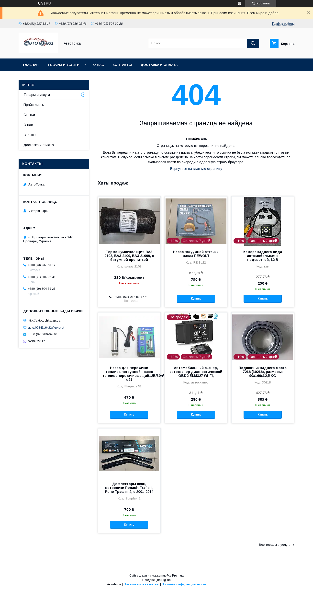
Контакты (122, 65)
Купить (196, 298)
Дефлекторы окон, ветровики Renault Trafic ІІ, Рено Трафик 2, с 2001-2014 (129, 488)
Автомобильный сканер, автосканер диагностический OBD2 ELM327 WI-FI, (195, 372)
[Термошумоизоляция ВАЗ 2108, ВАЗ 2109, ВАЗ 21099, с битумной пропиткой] (129, 221)
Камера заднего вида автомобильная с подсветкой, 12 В (262, 256)
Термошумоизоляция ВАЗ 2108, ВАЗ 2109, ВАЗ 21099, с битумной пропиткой (129, 256)
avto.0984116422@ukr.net (46, 327)
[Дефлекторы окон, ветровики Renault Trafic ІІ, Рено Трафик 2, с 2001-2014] (129, 453)
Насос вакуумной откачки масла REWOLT (196, 254)
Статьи (29, 115)
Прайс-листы (34, 105)
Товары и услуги (63, 65)
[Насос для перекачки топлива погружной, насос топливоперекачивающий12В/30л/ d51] (129, 337)
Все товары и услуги (275, 544)
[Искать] (253, 43)
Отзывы (29, 135)
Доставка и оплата (159, 65)
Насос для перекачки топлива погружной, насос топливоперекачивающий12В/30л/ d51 (129, 374)
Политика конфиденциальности (184, 584)
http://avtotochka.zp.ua (44, 320)
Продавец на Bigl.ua (156, 580)
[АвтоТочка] (38, 52)
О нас (98, 65)
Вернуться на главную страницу (196, 169)
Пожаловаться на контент (141, 584)
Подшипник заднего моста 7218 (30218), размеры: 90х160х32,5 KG (263, 372)
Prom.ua (178, 575)
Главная (31, 65)
